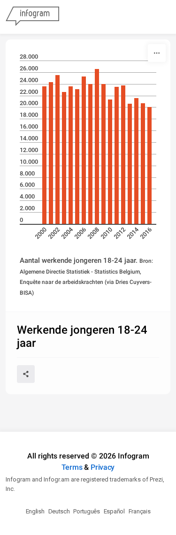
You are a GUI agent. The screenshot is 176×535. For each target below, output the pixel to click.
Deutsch (59, 511)
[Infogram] (32, 17)
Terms (72, 467)
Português (86, 511)
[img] (44, 155)
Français (140, 511)
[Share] (26, 374)
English (35, 511)
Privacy (103, 467)
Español (114, 511)
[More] (157, 53)
